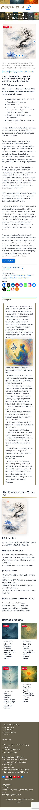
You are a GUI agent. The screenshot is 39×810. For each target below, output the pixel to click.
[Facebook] (4, 285)
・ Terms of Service (9, 732)
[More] (17, 289)
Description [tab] (6, 300)
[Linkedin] (13, 285)
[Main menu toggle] (34, 2)
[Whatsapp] (25, 285)
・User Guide (6, 740)
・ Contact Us (7, 780)
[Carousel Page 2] (19, 55)
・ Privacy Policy (8, 727)
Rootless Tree (12, 63)
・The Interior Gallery (9, 752)
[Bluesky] (34, 285)
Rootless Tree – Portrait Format (13, 73)
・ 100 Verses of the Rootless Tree (14, 762)
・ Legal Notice (7, 730)
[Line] (8, 289)
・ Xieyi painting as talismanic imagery (15, 745)
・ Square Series (8, 767)
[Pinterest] (17, 285)
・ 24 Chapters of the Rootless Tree (14, 759)
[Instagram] (30, 285)
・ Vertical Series (8, 764)
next (34, 41)
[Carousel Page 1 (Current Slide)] (16, 55)
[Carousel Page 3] (23, 55)
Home (4, 63)
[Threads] (4, 289)
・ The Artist (6, 747)
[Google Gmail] (13, 289)
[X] (8, 285)
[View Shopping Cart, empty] (28, 8)
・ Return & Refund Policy (11, 725)
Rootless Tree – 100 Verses (23, 71)
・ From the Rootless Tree (11, 750)
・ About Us (6, 735)
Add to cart (8, 261)
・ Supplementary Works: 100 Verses (15, 772)
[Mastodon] (21, 285)
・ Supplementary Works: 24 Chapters (15, 769)
